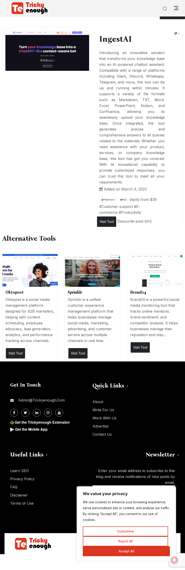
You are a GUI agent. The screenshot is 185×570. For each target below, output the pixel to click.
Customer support (117, 206)
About (97, 401)
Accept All (126, 551)
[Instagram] (48, 413)
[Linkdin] (37, 413)
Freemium (109, 200)
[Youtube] (59, 413)
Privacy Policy (22, 479)
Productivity (131, 212)
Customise (125, 531)
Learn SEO (19, 470)
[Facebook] (14, 413)
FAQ (13, 487)
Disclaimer (19, 495)
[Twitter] (25, 413)
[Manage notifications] (174, 560)
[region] (126, 523)
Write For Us (103, 410)
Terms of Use (22, 503)
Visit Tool (106, 221)
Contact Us (102, 434)
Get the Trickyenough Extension (42, 422)
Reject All (125, 541)
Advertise (100, 426)
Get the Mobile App (31, 429)
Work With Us (104, 418)
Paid (124, 200)
